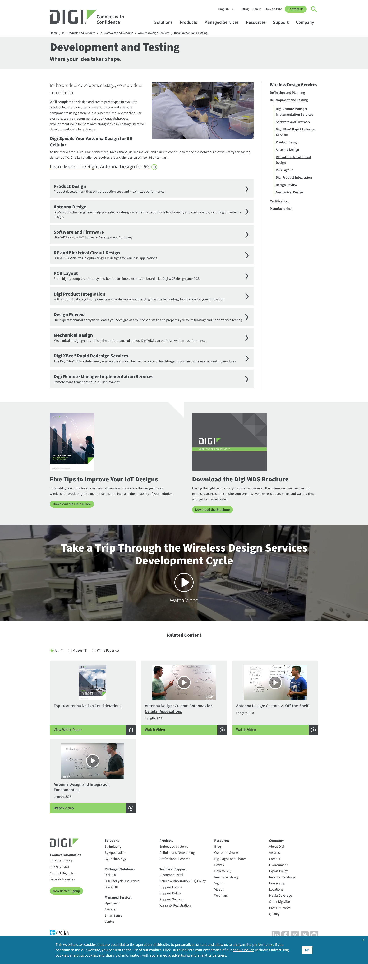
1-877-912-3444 (61, 861)
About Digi (276, 846)
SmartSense (113, 915)
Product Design (287, 142)
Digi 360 (110, 875)
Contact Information (65, 855)
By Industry (113, 846)
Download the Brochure (212, 509)
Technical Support (173, 869)
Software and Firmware (293, 122)
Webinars (221, 895)
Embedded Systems (173, 846)
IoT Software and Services (116, 33)
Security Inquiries (62, 879)
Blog (245, 9)
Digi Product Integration (294, 177)
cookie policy (243, 950)
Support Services (171, 899)
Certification (279, 201)
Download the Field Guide (72, 504)
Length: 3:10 (272, 717)
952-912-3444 (59, 867)
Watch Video (184, 572)
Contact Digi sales (63, 873)
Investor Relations (282, 877)
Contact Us (296, 9)
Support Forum (170, 887)
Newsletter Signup (66, 891)
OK (307, 950)
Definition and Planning (287, 92)
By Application (115, 852)
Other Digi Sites (280, 901)
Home (54, 33)
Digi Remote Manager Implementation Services (294, 112)
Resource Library (226, 877)
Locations (276, 889)
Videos (80, 650)
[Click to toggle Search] (314, 9)
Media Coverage (280, 895)
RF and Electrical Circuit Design (293, 160)
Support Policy (170, 893)
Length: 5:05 (82, 796)
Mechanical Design (289, 192)
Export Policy (278, 871)
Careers (274, 858)
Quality (274, 914)
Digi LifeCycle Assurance (122, 881)
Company (305, 22)
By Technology (115, 858)
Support (281, 22)
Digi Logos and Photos (230, 858)
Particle (110, 909)
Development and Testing (190, 33)
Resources (256, 22)
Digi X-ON (111, 887)
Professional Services (174, 858)
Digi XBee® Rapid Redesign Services (295, 132)
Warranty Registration (175, 905)
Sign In (257, 9)
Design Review (286, 185)
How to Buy (273, 9)
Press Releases (280, 907)
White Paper (108, 650)
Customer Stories (226, 852)
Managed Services (221, 22)
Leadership (277, 883)
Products (188, 22)
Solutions (163, 22)
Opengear (112, 903)
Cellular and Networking (177, 852)
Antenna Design (287, 149)
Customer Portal (171, 875)
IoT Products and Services (78, 33)
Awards (274, 852)
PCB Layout (284, 170)
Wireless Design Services (153, 33)
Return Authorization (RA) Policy (182, 881)
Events (219, 865)
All (59, 650)
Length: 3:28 (178, 717)
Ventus (110, 921)
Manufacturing (281, 208)
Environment (278, 865)
